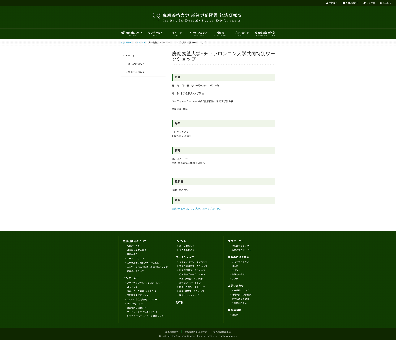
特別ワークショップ (189, 295)
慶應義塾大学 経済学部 (196, 331)
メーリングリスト (135, 258)
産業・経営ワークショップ (191, 291)
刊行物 (220, 34)
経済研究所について (132, 34)
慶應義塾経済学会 (264, 34)
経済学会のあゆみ (240, 262)
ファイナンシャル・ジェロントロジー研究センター (145, 284)
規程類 (235, 314)
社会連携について (240, 290)
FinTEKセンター (135, 303)
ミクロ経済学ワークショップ (193, 262)
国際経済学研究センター (139, 295)
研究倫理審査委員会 (136, 250)
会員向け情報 (238, 274)
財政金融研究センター (137, 308)
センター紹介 (155, 34)
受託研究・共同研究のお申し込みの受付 (242, 296)
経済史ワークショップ (190, 282)
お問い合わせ (236, 285)
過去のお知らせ (136, 72)
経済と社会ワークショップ (192, 287)
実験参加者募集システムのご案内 (143, 262)
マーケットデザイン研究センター (143, 312)
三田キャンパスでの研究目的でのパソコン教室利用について (147, 269)
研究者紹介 (132, 254)
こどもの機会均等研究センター (142, 299)
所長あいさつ (133, 246)
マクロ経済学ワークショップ (193, 266)
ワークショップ (198, 34)
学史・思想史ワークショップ (193, 278)
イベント (177, 34)
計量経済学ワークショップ (192, 270)
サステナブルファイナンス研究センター (146, 316)
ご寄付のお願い (239, 303)
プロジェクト (241, 34)
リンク (235, 278)
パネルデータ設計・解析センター (142, 291)
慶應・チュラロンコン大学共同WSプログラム (197, 208)
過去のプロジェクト (241, 250)
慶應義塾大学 (171, 331)
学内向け (236, 310)
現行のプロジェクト (241, 246)
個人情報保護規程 (222, 331)
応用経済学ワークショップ (192, 274)
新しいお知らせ (136, 64)
